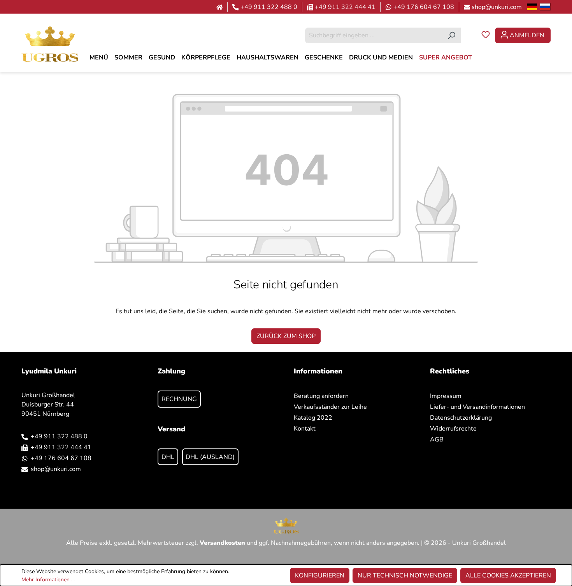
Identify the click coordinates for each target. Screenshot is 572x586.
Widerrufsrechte (453, 428)
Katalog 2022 (313, 417)
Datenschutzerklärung (461, 417)
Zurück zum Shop (286, 336)
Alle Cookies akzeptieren (508, 575)
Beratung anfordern (321, 396)
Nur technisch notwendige (405, 575)
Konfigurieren (319, 575)
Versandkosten (222, 543)
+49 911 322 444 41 (345, 7)
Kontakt (305, 428)
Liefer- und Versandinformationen (477, 407)
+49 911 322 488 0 (268, 7)
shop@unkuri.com (497, 7)
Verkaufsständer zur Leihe (330, 407)
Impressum (445, 396)
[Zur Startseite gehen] (50, 44)
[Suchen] (451, 35)
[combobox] (374, 35)
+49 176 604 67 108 (423, 7)
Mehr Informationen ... (48, 579)
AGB (437, 439)
